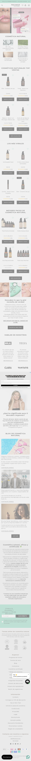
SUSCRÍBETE (15, 385)
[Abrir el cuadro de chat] (27, 681)
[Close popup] (28, 674)
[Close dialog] (30, 372)
